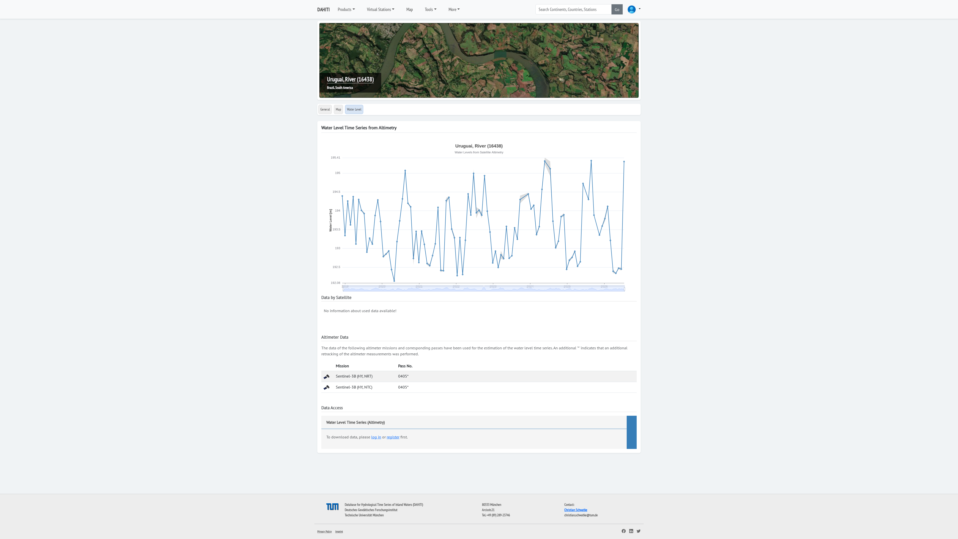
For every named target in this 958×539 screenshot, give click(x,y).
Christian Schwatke (575, 510)
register (393, 436)
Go (617, 9)
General (325, 109)
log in (376, 436)
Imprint (339, 531)
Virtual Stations (379, 9)
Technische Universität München (364, 515)
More (452, 9)
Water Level (354, 109)
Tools (429, 9)
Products (344, 9)
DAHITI (323, 9)
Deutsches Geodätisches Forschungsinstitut (371, 510)
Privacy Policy (324, 531)
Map (409, 9)
